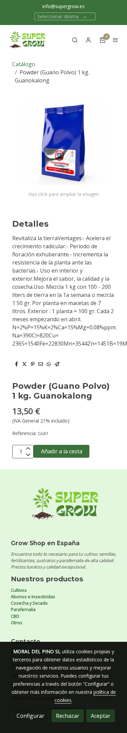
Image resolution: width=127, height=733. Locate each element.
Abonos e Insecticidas (33, 596)
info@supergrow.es (63, 6)
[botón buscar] (75, 40)
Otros (16, 623)
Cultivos (19, 590)
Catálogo (23, 64)
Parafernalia (23, 609)
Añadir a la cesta (61, 451)
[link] (27, 39)
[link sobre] (63, 508)
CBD (15, 616)
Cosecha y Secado (29, 603)
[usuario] (88, 40)
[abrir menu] (115, 40)
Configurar (30, 715)
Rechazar (67, 715)
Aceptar (100, 715)
